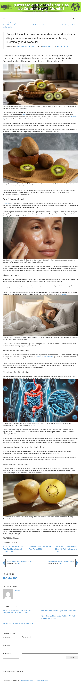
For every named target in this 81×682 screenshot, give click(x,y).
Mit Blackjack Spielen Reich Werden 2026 (18, 623)
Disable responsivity (42, 680)
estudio (7, 203)
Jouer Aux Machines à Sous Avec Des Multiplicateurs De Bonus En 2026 (13, 548)
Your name (6, 637)
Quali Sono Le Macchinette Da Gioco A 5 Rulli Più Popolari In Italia (66, 548)
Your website (7, 653)
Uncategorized (14, 23)
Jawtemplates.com (27, 680)
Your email (6, 645)
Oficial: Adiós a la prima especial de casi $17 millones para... (26, 561)
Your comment (26, 637)
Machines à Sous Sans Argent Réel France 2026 (40, 547)
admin (32, 47)
